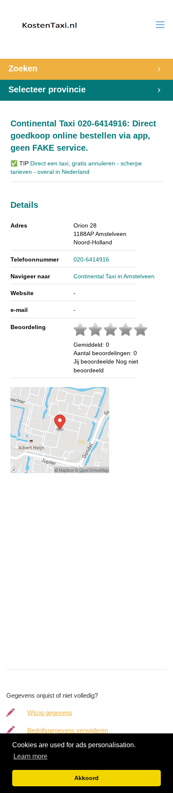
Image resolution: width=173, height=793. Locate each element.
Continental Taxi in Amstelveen (114, 276)
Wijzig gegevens (49, 712)
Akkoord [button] (86, 778)
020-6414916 (91, 259)
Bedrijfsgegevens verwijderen (67, 730)
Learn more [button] (30, 756)
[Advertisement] (86, 576)
